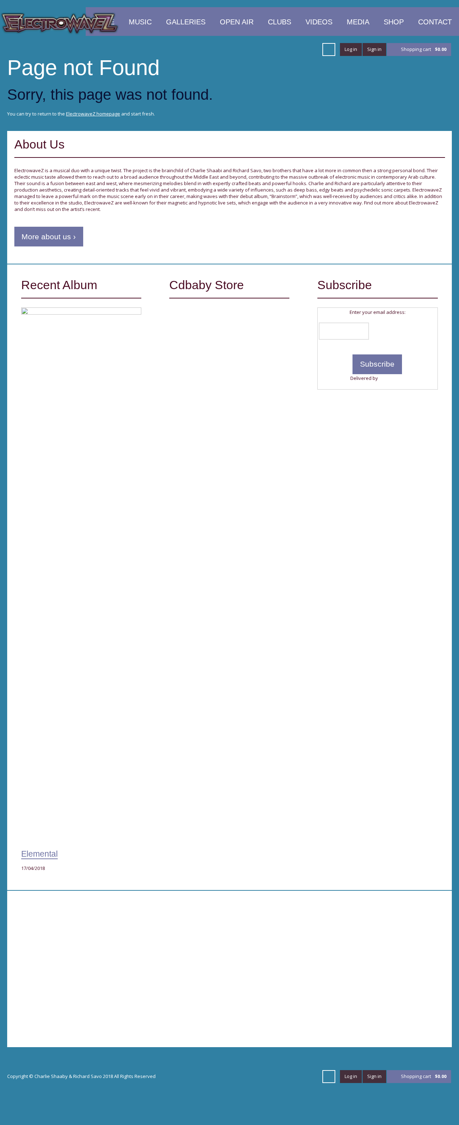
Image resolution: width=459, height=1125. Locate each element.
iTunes (220, 49)
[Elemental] (81, 576)
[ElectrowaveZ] (59, 22)
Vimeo (208, 49)
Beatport (246, 49)
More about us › (49, 236)
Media (358, 22)
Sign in (374, 49)
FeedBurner (392, 378)
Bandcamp (298, 49)
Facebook (182, 49)
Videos (319, 22)
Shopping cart (423, 49)
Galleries (185, 22)
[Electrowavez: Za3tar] (209, 337)
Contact (435, 22)
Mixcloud (259, 49)
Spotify (272, 49)
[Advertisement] (118, 955)
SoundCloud (233, 49)
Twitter (169, 49)
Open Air (237, 22)
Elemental (39, 853)
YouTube (195, 49)
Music (140, 22)
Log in (351, 49)
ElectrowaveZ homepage (93, 113)
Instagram (311, 49)
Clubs (279, 22)
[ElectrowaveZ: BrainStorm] (209, 397)
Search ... (328, 49)
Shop (394, 22)
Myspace (285, 49)
